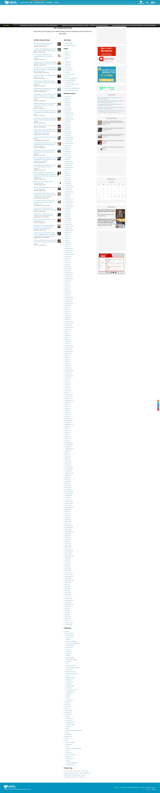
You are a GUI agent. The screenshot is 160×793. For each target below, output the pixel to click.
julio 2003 (67, 560)
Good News (68, 706)
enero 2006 (68, 499)
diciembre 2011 (69, 418)
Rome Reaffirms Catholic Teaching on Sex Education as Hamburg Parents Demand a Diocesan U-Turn (44, 202)
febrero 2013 (68, 390)
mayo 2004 (67, 539)
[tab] (105, 255)
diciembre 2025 (69, 113)
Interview (68, 661)
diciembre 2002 (69, 574)
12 (107, 191)
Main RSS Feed (68, 43)
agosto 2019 (68, 232)
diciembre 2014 (69, 345)
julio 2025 (67, 123)
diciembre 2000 (69, 622)
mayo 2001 (67, 612)
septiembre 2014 (69, 351)
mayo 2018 (67, 262)
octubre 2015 (68, 325)
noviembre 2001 (69, 600)
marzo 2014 (68, 363)
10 (99, 191)
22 (119, 193)
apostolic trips (66, 773)
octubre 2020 (68, 204)
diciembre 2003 (69, 550)
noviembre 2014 (69, 347)
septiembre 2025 (69, 119)
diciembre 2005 (69, 501)
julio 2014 (67, 355)
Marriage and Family (71, 671)
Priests (66, 738)
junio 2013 (67, 382)
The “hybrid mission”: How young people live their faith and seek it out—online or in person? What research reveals (45, 69)
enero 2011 (68, 440)
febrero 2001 (68, 618)
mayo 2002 (67, 588)
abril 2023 (67, 177)
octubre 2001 (68, 602)
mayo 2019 (67, 238)
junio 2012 (67, 406)
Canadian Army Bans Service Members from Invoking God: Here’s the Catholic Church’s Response (45, 152)
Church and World (39, 2)
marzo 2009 (68, 485)
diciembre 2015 (69, 321)
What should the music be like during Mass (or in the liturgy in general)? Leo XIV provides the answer (45, 242)
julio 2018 (67, 258)
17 (99, 193)
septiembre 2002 (69, 580)
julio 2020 (67, 210)
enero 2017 (68, 295)
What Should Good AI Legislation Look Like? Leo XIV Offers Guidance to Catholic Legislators (44, 167)
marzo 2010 (68, 461)
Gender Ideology (70, 657)
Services (67, 76)
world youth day (67, 777)
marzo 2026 (68, 106)
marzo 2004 (68, 543)
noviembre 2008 (69, 493)
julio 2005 (67, 511)
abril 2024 (67, 153)
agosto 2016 (68, 305)
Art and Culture (69, 637)
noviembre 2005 (69, 503)
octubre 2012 (68, 398)
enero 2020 (68, 222)
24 (99, 196)
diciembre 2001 (69, 598)
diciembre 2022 (69, 185)
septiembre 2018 (69, 254)
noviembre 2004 (69, 527)
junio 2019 (67, 236)
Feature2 (65, 771)
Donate (56, 2)
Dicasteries (69, 744)
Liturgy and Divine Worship (72, 667)
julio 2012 (67, 404)
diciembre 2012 (69, 394)
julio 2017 (67, 283)
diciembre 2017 (69, 272)
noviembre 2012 (69, 396)
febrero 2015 (68, 341)
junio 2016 (67, 309)
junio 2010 (67, 454)
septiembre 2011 (69, 424)
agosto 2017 (68, 281)
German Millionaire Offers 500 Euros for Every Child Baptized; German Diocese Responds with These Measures (45, 144)
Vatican (68, 750)
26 (107, 196)
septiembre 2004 (69, 531)
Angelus (68, 716)
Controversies (69, 647)
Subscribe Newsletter (70, 80)
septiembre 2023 (69, 167)
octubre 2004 (68, 529)
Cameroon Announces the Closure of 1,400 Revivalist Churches (113, 141)
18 (103, 193)
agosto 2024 (68, 145)
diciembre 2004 (69, 525)
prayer (79, 775)
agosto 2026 (68, 96)
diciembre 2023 (69, 161)
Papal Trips (68, 756)
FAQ (66, 60)
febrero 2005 (68, 521)
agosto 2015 (68, 329)
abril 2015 (67, 337)
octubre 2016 (68, 301)
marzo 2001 (68, 616)
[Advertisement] (80, 14)
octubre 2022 (68, 189)
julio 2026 (67, 98)
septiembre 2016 (69, 303)
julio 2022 (67, 196)
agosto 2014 (68, 353)
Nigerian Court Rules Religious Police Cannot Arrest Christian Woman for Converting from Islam (45, 112)
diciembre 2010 (69, 442)
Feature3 (70, 771)
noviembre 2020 (69, 202)
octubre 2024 (68, 141)
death (70, 775)
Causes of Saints (70, 742)
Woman (68, 698)
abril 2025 (67, 129)
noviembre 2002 (69, 576)
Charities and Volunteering (72, 643)
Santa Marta (69, 734)
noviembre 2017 (69, 274)
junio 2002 (67, 586)
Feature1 (75, 771)
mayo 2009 (67, 481)
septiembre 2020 (69, 206)
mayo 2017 (67, 287)
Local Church (69, 669)
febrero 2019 (68, 244)
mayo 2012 (67, 408)
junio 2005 (67, 513)
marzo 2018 (68, 266)
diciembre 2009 (69, 467)
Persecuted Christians (71, 673)
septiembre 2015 (69, 327)
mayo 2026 (67, 102)
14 (115, 191)
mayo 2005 (67, 515)
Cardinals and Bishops (71, 641)
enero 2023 (68, 183)
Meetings (68, 726)
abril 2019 (67, 240)
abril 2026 (67, 104)
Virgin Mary (68, 694)
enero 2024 (68, 159)
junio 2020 (67, 212)
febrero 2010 (68, 463)
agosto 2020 (68, 208)
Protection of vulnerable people (73, 748)
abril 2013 (67, 386)
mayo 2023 (67, 175)
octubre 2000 (68, 624)
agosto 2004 (68, 533)
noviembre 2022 (69, 187)
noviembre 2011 (69, 420)
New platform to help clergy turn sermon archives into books (113, 148)
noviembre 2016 (69, 299)
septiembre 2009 (69, 473)
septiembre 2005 (69, 507)
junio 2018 (67, 260)
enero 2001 (68, 620)
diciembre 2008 (69, 491)
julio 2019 (67, 234)
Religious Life (69, 679)
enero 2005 (68, 523)
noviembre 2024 (69, 139)
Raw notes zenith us (70, 74)
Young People (69, 700)
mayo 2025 (67, 127)
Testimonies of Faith (72, 690)
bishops (72, 773)
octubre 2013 (68, 374)
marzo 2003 (68, 568)
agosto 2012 (68, 402)
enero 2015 (68, 343)
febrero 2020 (68, 220)
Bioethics (68, 639)
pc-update (67, 72)
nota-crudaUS (68, 68)
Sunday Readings (70, 686)
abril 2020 (67, 216)
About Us (67, 51)
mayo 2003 (67, 564)
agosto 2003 (68, 558)
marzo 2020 (68, 218)
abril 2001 (67, 614)
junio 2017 (67, 285)
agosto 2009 (68, 475)
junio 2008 (67, 497)
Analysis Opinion (70, 635)
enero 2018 (68, 270)
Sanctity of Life (69, 681)
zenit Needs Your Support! (71, 90)
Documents (49, 2)
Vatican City (69, 752)
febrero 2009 (68, 487)
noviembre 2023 (69, 163)
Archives (67, 631)
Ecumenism (69, 651)
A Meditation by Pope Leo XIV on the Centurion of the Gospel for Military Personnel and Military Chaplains (45, 105)
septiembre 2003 (69, 556)
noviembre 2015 (69, 323)
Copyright (67, 58)
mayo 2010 (67, 457)
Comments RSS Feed (70, 45)
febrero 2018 (68, 268)
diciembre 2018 (69, 248)
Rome (31, 2)
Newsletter (67, 66)
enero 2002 (68, 596)
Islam (67, 663)
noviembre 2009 (69, 469)
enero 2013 (68, 392)
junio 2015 (67, 333)
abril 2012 (67, 410)
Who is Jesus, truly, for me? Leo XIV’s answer (45, 125)
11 (103, 191)
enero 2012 (68, 416)
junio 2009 (67, 479)
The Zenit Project (69, 82)
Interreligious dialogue (71, 659)
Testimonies (69, 688)
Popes (67, 746)
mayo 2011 (67, 432)
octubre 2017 (68, 276)
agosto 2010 (68, 450)
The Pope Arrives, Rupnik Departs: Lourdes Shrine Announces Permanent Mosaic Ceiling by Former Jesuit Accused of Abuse (45, 195)
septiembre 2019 (69, 230)
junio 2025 (67, 125)
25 (103, 196)
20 (111, 193)
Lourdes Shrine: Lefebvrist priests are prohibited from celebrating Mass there (113, 129)
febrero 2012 (68, 414)
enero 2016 (68, 319)
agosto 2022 (68, 194)
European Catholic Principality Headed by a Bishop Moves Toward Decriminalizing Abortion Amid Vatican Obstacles (44, 227)
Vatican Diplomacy (70, 692)
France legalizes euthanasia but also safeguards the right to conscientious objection (30, 25)
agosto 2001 (68, 606)
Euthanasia (68, 653)
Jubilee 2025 (68, 62)
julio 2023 (67, 171)
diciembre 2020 (69, 200)
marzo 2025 (68, 131)
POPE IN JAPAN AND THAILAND (74, 730)
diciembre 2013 (69, 370)
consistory (77, 773)
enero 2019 (68, 246)
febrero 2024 (68, 157)
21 (115, 193)
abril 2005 (67, 517)
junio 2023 (67, 173)
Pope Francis (68, 714)
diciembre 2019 (69, 224)
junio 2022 (67, 198)
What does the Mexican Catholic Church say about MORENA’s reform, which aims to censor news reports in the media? (45, 159)
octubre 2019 (68, 228)
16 (123, 191)
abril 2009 (67, 483)
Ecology (68, 649)
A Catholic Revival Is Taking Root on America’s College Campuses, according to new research (80, 25)
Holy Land (67, 708)
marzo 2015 (68, 339)
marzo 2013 (68, 388)
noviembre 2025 (69, 115)
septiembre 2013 (69, 376)
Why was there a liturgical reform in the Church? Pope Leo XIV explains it (106, 211)
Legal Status (68, 64)
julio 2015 (67, 331)
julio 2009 (67, 477)
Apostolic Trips (69, 718)
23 (123, 193)
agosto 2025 (68, 121)
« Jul (99, 201)
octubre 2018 (68, 252)
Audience (67, 54)
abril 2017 (67, 289)
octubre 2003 (68, 554)
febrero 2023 (68, 181)
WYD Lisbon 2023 (70, 764)
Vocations (68, 696)
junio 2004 (67, 537)
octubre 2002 (68, 578)
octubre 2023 (68, 165)
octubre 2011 (68, 422)
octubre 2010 (68, 446)
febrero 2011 (68, 438)
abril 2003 (67, 566)
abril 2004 (67, 541)
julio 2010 (67, 452)
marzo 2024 (68, 155)
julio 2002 (67, 584)
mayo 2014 (67, 359)
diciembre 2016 (69, 297)
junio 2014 (67, 357)
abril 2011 (67, 434)
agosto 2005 (68, 509)
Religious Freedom (70, 677)
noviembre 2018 (69, 250)
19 (107, 193)
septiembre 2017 (69, 278)
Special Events (69, 758)
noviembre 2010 (69, 444)
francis (83, 771)
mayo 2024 (67, 151)
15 (119, 191)
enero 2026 (68, 111)
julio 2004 (67, 535)
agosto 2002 (68, 582)
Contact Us (67, 56)
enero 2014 (68, 368)
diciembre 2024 (69, 137)
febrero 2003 (68, 570)
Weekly (79, 771)
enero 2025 (68, 135)
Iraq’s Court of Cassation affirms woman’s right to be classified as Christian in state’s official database (45, 120)
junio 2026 (67, 100)
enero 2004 (68, 548)
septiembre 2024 (69, 143)
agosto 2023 (68, 169)
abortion (65, 775)
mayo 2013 (67, 384)
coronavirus (74, 775)
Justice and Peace (70, 665)
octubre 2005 (68, 505)
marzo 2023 (68, 179)
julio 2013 (67, 380)
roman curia (73, 777)
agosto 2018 (68, 256)
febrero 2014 (68, 365)
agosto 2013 (68, 378)
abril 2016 (67, 313)
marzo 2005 (68, 519)
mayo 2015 (67, 335)
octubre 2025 (68, 117)
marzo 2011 (68, 436)
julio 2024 (67, 147)
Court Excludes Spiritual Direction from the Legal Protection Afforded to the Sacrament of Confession (45, 82)
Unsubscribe (68, 86)
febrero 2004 (68, 546)
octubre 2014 (68, 349)
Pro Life (68, 675)
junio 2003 (67, 562)
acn (77, 777)
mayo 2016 (67, 311)
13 (111, 191)
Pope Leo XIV (24, 2)
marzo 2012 (68, 412)
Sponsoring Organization (71, 78)
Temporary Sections (70, 754)
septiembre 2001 (69, 604)
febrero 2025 (68, 133)
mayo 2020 (67, 214)
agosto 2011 (68, 426)
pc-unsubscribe (69, 70)
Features (68, 655)
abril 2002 (67, 590)
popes (87, 771)
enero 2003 (68, 572)
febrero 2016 (68, 317)
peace (81, 773)
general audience (87, 773)
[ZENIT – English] (12, 2)
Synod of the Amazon (72, 762)
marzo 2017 (68, 291)
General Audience (70, 722)
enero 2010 (68, 465)
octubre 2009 (68, 471)
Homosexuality (68, 710)
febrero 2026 (68, 109)
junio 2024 (67, 149)
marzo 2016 (68, 315)
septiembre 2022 (69, 192)
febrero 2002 (68, 594)
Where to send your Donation (72, 88)
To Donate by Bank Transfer (72, 84)
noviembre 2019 (69, 226)
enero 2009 (68, 489)
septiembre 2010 (69, 448)
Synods (68, 760)
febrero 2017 (68, 293)
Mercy (67, 728)
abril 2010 (67, 459)
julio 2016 (67, 307)
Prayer (67, 732)
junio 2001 (67, 610)
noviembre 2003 (69, 552)
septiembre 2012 (69, 400)
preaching (83, 775)
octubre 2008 (68, 495)
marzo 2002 (68, 592)
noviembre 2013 (69, 372)
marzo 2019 (68, 242)
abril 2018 (67, 264)
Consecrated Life (70, 645)
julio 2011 (67, 428)
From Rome (68, 704)
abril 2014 (67, 361)
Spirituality (68, 684)
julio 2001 (67, 608)
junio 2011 (67, 430)
